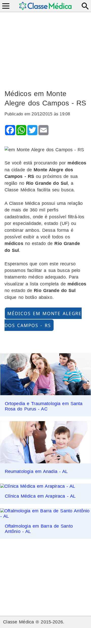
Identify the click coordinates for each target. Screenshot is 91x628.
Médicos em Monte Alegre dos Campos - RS (43, 319)
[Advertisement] (46, 48)
